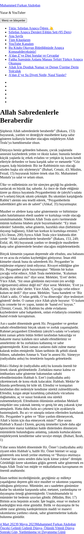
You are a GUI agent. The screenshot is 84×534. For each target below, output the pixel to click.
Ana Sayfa (16, 36)
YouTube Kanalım (21, 44)
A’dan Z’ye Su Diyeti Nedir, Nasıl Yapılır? (37, 75)
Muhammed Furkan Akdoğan (20, 5)
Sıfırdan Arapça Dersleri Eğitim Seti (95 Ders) (40, 32)
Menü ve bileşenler (13, 20)
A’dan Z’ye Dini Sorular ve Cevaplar (34, 55)
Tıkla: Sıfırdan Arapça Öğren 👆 (31, 28)
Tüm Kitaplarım (19, 40)
